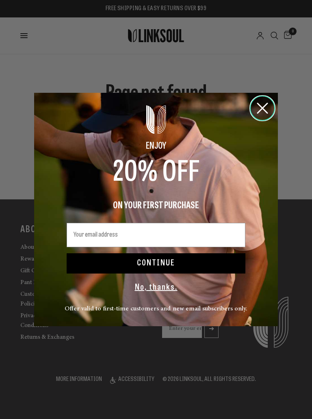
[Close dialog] (262, 108)
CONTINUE (156, 263)
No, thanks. (156, 287)
